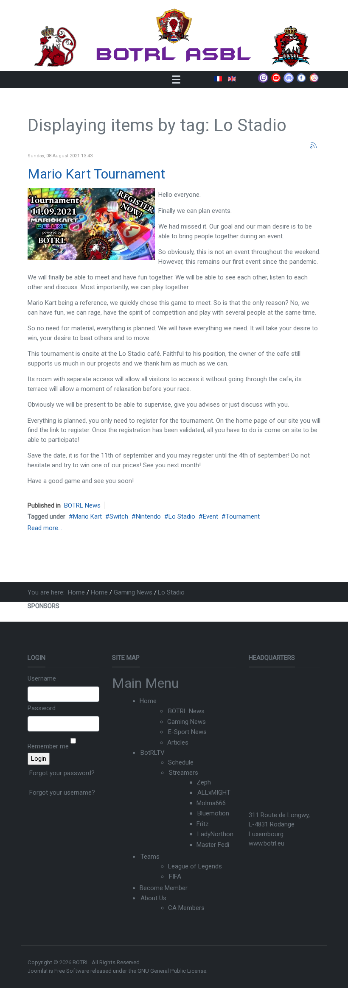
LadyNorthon (215, 834)
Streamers (183, 772)
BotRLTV (152, 752)
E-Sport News (187, 732)
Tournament (243, 516)
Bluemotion (213, 813)
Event (210, 516)
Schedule (181, 762)
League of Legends (195, 866)
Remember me (48, 746)
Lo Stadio (181, 516)
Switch (118, 516)
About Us (153, 898)
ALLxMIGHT (213, 792)
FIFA (175, 876)
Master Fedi (212, 844)
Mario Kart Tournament (96, 174)
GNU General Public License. (173, 971)
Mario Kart (87, 516)
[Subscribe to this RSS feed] (313, 145)
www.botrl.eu (266, 843)
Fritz (202, 824)
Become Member (164, 888)
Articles (177, 742)
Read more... (45, 528)
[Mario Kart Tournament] (91, 224)
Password (42, 708)
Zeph (203, 782)
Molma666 (211, 803)
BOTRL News (82, 505)
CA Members (186, 908)
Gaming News (186, 722)
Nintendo (148, 516)
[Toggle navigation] (176, 79)
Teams (150, 856)
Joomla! (38, 971)
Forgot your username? (62, 792)
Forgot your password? (62, 773)
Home (148, 701)
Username (42, 678)
